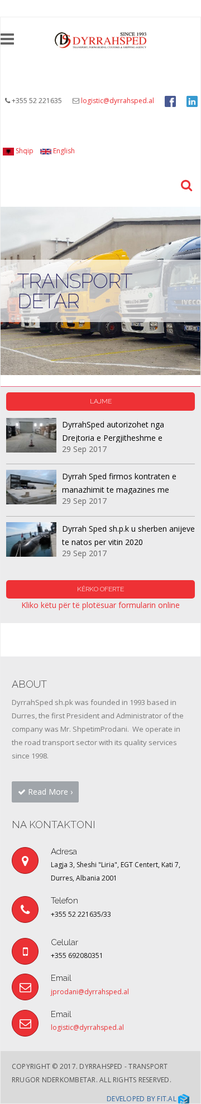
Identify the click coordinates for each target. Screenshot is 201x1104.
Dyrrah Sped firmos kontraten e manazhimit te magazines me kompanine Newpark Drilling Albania (127, 489)
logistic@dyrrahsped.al (117, 100)
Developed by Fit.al (142, 1098)
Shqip (24, 150)
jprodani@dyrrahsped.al (90, 991)
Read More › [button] (49, 791)
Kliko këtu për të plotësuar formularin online (100, 605)
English (63, 150)
